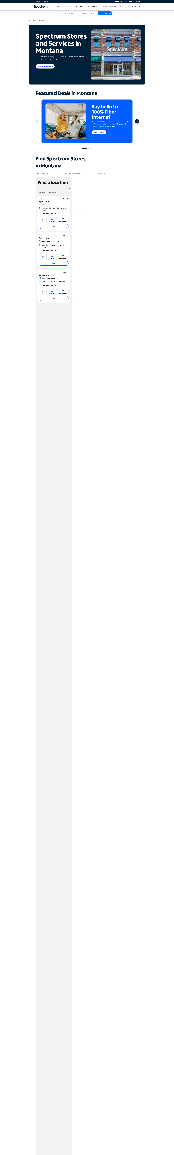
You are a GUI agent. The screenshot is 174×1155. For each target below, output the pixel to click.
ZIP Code (94, 11)
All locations (32, 20)
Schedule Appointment (45, 66)
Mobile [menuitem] (83, 7)
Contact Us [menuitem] (114, 7)
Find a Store (118, 2)
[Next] (137, 121)
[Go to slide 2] (88, 148)
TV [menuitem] (77, 7)
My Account (128, 2)
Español (138, 2)
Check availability (105, 13)
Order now (124, 7)
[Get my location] (69, 189)
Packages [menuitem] (60, 7)
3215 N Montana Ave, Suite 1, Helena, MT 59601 (55, 209)
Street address (67, 11)
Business (46, 2)
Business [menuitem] (104, 7)
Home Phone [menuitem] (94, 7)
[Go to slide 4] (91, 148)
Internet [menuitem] (70, 7)
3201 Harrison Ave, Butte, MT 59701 (53, 282)
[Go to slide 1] (84, 148)
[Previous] (37, 121)
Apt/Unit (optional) (86, 12)
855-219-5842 (135, 7)
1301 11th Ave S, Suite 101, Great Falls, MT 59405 (55, 246)
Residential (37, 2)
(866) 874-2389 (49, 213)
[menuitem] (37, 2)
